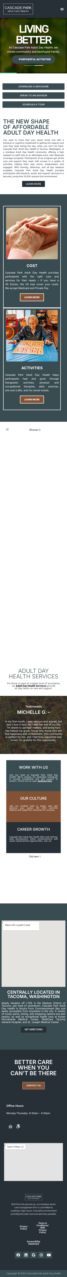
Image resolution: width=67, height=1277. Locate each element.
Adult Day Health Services (31, 685)
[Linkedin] (25, 1255)
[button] (62, 8)
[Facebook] (18, 1255)
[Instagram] (41, 1255)
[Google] (33, 1255)
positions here (45, 781)
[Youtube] (48, 1255)
